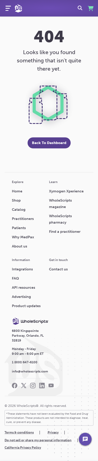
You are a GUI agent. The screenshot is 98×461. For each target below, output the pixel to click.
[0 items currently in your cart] (90, 8)
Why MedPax (23, 237)
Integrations (22, 269)
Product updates (26, 306)
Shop (16, 200)
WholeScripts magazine (60, 203)
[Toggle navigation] (8, 8)
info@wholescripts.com (30, 371)
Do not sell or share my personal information (38, 440)
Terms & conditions (19, 432)
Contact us (58, 269)
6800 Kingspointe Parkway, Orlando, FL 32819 (28, 335)
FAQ (15, 278)
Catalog (19, 209)
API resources (23, 287)
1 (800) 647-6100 (24, 362)
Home (17, 191)
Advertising (21, 296)
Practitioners (23, 219)
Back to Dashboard (49, 143)
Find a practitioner (64, 231)
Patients (19, 228)
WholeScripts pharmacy (60, 219)
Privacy (53, 432)
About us (19, 246)
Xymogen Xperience (66, 191)
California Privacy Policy (23, 448)
